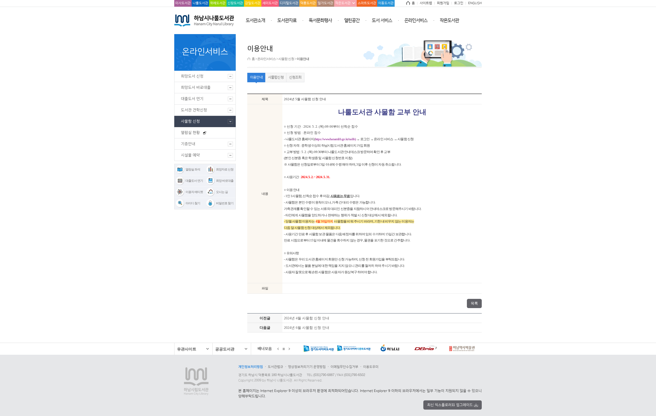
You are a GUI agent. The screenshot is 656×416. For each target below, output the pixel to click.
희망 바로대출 (224, 180)
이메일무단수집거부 (344, 367)
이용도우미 (370, 367)
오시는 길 (222, 192)
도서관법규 (275, 367)
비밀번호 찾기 (224, 203)
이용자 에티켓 (194, 192)
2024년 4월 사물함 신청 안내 (306, 318)
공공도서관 (224, 349)
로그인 (458, 3)
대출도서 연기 (194, 180)
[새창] (301, 349)
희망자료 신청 (224, 169)
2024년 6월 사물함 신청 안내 (306, 328)
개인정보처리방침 (250, 367)
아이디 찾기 (193, 203)
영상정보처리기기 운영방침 (307, 367)
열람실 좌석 (193, 169)
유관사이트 (186, 349)
